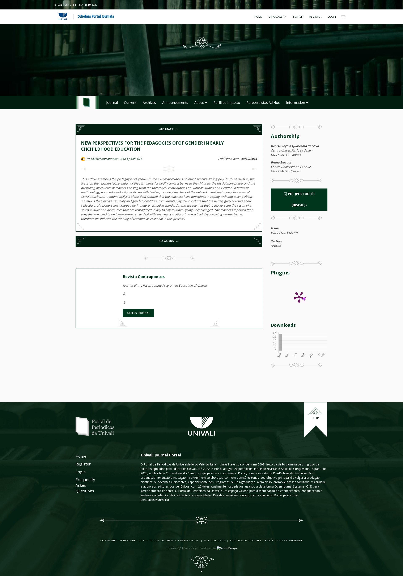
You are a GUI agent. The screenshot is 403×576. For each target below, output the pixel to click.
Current (130, 102)
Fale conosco (214, 540)
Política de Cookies (246, 540)
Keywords (167, 241)
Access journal (138, 313)
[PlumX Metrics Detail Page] (299, 297)
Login (332, 16)
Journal (112, 102)
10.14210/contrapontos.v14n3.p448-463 (113, 159)
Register (315, 16)
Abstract (166, 129)
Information (295, 102)
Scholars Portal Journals (96, 16)
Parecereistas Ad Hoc (263, 102)
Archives (149, 102)
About (199, 102)
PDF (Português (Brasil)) (301, 199)
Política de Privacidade (284, 540)
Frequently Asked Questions (81, 485)
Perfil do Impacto (226, 102)
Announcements (175, 102)
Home (258, 16)
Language (275, 16)
